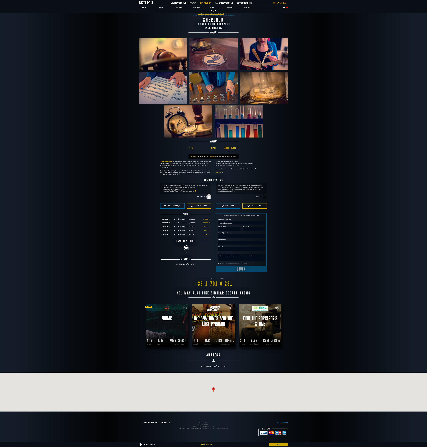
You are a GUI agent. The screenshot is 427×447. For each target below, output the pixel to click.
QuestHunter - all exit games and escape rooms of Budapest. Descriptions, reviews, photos (203, 428)
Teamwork (247, 7)
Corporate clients (244, 3)
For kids (144, 7)
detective (218, 156)
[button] (213, 389)
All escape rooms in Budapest (183, 3)
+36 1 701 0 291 (278, 2)
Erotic (212, 7)
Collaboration (166, 423)
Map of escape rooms (224, 3)
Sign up (152, 444)
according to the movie (229, 156)
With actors (196, 7)
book (279, 444)
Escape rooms (198, 156)
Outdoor (229, 7)
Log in (146, 444)
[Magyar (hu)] (284, 7)
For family (179, 7)
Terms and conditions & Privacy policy (236, 263)
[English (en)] (287, 7)
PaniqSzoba (215, 28)
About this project (150, 423)
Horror (161, 7)
